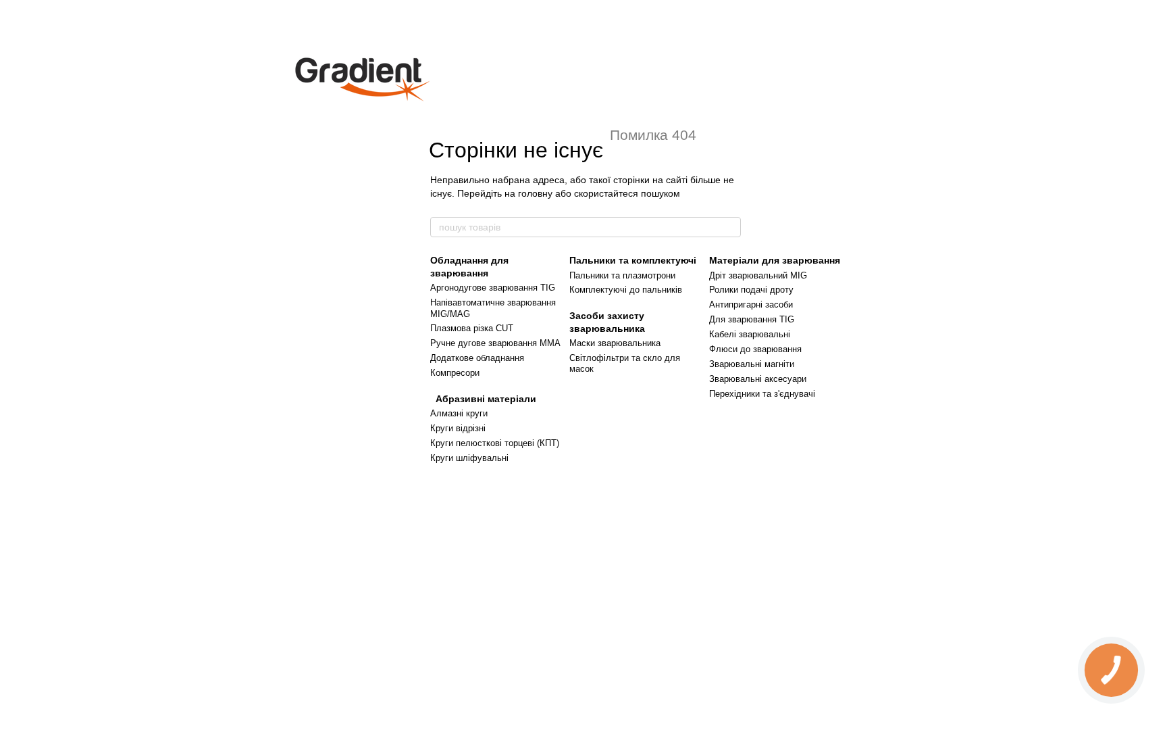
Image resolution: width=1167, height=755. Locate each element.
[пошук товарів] (730, 227)
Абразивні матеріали (483, 398)
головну (535, 193)
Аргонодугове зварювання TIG (492, 288)
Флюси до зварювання (755, 349)
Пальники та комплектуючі (632, 260)
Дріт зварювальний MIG (758, 275)
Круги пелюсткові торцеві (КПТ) (494, 443)
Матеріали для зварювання (774, 260)
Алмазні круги (459, 413)
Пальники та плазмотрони (622, 275)
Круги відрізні (458, 428)
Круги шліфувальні (469, 458)
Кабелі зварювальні (749, 334)
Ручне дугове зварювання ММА (495, 343)
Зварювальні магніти (751, 364)
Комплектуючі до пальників (625, 290)
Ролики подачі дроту (751, 290)
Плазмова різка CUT (471, 328)
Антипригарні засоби (751, 304)
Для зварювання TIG (751, 319)
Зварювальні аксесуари (757, 379)
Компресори (454, 373)
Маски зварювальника (614, 343)
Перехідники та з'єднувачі (762, 394)
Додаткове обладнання (477, 358)
